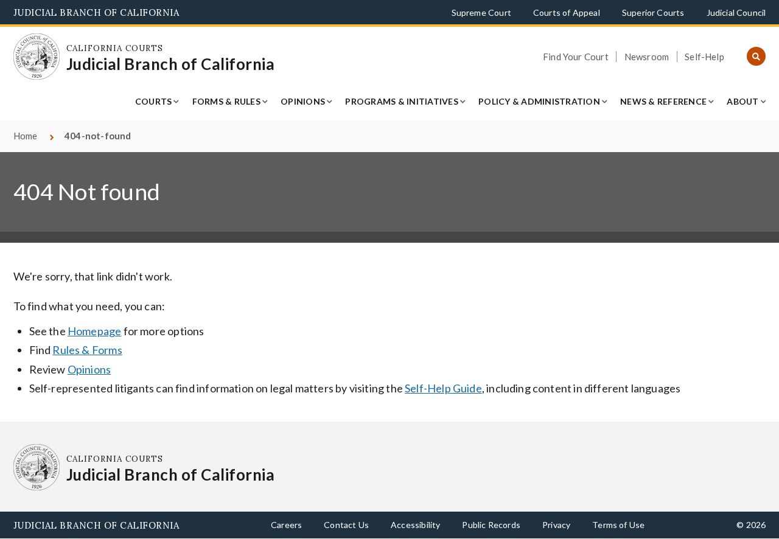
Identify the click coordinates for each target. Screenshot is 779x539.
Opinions (303, 101)
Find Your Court (576, 56)
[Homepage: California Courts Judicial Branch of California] (36, 56)
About (742, 101)
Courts (153, 101)
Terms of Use (618, 525)
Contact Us (346, 525)
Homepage (94, 331)
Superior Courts (653, 12)
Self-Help (704, 56)
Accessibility (415, 525)
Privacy (556, 525)
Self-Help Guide (443, 388)
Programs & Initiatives (401, 101)
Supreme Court (481, 12)
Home (25, 135)
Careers (286, 525)
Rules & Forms (87, 349)
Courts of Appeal (566, 12)
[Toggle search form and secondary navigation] (756, 56)
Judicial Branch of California (96, 12)
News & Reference (663, 101)
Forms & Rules (226, 101)
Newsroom (646, 56)
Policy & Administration (539, 101)
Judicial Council (736, 12)
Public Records (491, 525)
